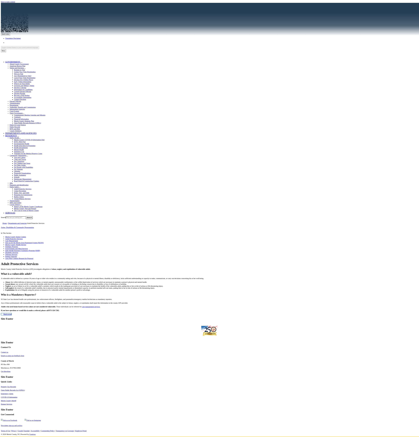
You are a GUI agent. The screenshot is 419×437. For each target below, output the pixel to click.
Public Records (15, 127)
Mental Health (19, 150)
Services (10, 213)
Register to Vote (19, 70)
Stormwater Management (22, 179)
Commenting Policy (48, 431)
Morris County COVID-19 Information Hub (29, 140)
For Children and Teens (22, 163)
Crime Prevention (20, 191)
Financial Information (21, 119)
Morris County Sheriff (8, 401)
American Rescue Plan (17, 66)
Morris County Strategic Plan (24, 121)
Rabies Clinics (19, 197)
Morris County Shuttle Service (15, 245)
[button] (209, 273)
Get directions (5, 371)
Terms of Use (5, 431)
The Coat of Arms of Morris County (26, 210)
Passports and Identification (19, 185)
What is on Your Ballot (22, 84)
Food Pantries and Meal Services (16, 249)
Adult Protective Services (22, 189)
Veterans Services (11, 254)
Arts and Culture (19, 157)
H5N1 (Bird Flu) (20, 142)
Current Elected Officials (22, 91)
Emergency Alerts (7, 394)
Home (5, 223)
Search (3, 217)
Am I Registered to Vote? (22, 76)
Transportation (15, 201)
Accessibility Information (22, 97)
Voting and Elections (17, 68)
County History (15, 205)
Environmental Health (21, 144)
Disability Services (11, 252)
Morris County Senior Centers (15, 237)
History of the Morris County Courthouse (28, 207)
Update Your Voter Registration (25, 72)
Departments (14, 105)
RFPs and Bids (15, 129)
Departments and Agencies (21, 133)
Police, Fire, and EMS (21, 193)
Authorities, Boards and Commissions (23, 107)
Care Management (11, 241)
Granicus (32, 434)
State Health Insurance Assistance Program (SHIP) (22, 251)
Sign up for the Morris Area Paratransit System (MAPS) (24, 243)
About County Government (19, 64)
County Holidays (15, 131)
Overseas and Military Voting (24, 86)
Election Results (19, 93)
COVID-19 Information (9, 397)
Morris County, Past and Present (25, 208)
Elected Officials (15, 101)
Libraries (17, 171)
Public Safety (14, 187)
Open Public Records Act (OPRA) (13, 390)
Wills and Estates (15, 203)
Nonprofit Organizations (22, 173)
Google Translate (24, 431)
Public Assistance (20, 175)
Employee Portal (81, 431)
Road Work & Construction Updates (26, 181)
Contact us (4, 352)
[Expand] (21, 62)
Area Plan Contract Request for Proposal (19, 258)
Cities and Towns (20, 159)
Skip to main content (8, 2)
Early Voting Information (22, 82)
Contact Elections (20, 99)
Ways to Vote (18, 74)
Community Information (18, 155)
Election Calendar (20, 88)
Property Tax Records (8, 387)
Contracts (17, 117)
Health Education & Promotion (24, 146)
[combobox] (20, 47)
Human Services (6, 404)
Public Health (14, 138)
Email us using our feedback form (12, 356)
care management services (91, 307)
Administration (15, 103)
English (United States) (27, 43)
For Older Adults (20, 165)
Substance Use (19, 152)
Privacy (14, 431)
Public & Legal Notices (18, 125)
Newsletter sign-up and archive (11, 426)
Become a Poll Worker (22, 95)
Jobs (11, 183)
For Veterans (18, 169)
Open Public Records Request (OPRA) (27, 123)
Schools (16, 177)
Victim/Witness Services (22, 199)
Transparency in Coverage (65, 431)
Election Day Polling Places (23, 80)
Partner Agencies (11, 256)
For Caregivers (19, 161)
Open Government (16, 113)
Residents (11, 135)
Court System (14, 111)
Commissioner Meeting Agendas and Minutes (29, 115)
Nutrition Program (11, 247)
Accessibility (35, 431)
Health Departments (21, 148)
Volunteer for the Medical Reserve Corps (28, 153)
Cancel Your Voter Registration (24, 78)
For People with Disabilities (23, 167)
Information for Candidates (23, 90)
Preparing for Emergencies (23, 195)
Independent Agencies (17, 109)
